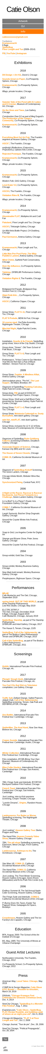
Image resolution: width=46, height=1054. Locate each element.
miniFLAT (15, 420)
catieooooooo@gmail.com (15, 37)
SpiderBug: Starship (12, 620)
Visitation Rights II (11, 278)
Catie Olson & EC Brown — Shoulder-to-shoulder (22, 988)
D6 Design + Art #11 (11, 75)
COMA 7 (6, 507)
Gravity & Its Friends (23, 341)
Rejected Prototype (11, 154)
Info (23, 31)
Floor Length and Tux (12, 49)
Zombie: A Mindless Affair (27, 374)
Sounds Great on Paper (13, 79)
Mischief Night (9, 328)
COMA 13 (21, 870)
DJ (23, 26)
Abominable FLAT (11, 216)
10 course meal (9, 322)
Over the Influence (11, 266)
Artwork (23, 21)
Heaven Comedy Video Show (20, 837)
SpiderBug (7, 47)
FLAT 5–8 (19, 353)
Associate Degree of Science (16, 447)
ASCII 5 (5, 226)
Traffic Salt (7, 698)
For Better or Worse (26, 815)
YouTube (11, 53)
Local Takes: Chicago (27, 981)
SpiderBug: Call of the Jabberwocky (19, 632)
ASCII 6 (5, 191)
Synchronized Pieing (12, 482)
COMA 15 (19, 863)
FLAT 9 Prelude (9, 318)
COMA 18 (6, 457)
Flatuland (6, 222)
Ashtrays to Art (24, 851)
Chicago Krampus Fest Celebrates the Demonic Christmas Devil (21, 996)
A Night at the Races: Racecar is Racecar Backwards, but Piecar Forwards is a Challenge (22, 495)
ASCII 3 (5, 301)
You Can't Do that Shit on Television (19, 685)
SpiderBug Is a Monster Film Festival (22, 1005)
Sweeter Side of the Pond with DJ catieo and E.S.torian (21, 103)
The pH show (13, 843)
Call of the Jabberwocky (26, 700)
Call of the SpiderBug (12, 641)
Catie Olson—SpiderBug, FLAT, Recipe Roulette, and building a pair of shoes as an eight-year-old (22, 1012)
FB (3, 53)
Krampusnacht (9, 43)
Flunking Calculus (33, 387)
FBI (16, 393)
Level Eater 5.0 (9, 185)
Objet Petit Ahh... (10, 295)
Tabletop (6, 272)
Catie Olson (23, 9)
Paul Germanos (9, 237)
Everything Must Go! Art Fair (16, 137)
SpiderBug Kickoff (23, 470)
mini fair (6, 420)
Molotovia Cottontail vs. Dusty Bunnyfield (23, 415)
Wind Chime (8, 260)
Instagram (22, 53)
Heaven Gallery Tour (25, 830)
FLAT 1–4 (19, 407)
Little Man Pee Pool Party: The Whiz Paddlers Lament (19, 255)
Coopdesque (8, 918)
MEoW (5, 593)
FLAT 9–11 (20, 312)
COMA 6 (35, 897)
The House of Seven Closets (16, 453)
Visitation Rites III (10, 195)
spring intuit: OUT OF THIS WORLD (19, 601)
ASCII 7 (5, 143)
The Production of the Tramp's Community (17, 119)
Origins (22, 803)
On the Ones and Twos (13, 110)
